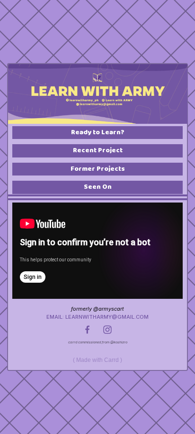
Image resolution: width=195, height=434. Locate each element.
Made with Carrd (97, 360)
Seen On (98, 187)
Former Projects (98, 169)
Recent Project (98, 150)
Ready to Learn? (97, 132)
